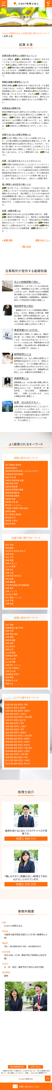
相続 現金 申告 (11, 483)
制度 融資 (9, 548)
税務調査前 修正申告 (14, 628)
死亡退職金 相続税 (13, 465)
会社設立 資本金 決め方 (15, 551)
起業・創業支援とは (11, 211)
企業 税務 (9, 637)
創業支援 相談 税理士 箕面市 (17, 711)
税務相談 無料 (11, 656)
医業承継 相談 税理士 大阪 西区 (18, 748)
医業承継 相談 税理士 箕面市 (17, 739)
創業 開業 (9, 560)
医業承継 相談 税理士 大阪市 (17, 751)
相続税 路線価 (11, 487)
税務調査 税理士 (12, 674)
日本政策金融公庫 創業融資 (17, 585)
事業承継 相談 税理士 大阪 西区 (18, 736)
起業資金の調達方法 (11, 108)
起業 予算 (9, 600)
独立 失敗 (9, 545)
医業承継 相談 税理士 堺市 (16, 757)
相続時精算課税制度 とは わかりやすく (22, 471)
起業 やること (11, 563)
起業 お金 (9, 573)
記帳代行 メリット (13, 665)
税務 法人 (9, 684)
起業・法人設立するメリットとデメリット (21, 161)
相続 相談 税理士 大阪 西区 (17, 754)
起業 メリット (11, 591)
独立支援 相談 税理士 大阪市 (17, 760)
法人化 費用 (10, 566)
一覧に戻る (26, 247)
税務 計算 (9, 649)
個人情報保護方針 (17, 1067)
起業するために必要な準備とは (16, 135)
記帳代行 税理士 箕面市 (15, 708)
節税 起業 (9, 579)
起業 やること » (42, 240)
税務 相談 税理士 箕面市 (15, 733)
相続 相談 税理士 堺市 (14, 723)
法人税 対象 (10, 662)
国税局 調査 (10, 640)
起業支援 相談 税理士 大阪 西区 (18, 717)
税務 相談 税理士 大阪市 (15, 726)
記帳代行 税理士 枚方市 (15, 720)
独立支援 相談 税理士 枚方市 (17, 764)
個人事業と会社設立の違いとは (16, 184)
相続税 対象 (10, 499)
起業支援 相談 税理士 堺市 (16, 705)
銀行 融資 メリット (13, 597)
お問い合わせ (35, 1067)
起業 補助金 (10, 582)
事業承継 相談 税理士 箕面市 (17, 742)
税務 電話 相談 (11, 634)
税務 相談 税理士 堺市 (14, 729)
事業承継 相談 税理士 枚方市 (17, 745)
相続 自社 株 (10, 477)
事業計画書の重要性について (15, 82)
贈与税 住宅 (10, 518)
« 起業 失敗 (7, 240)
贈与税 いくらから (13, 505)
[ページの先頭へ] (48, 1078)
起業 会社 (9, 570)
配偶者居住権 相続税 (14, 474)
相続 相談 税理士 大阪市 (15, 714)
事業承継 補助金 (12, 493)
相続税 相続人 (11, 468)
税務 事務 (9, 677)
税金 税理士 (10, 646)
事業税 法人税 (11, 680)
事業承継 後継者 (12, 496)
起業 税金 (9, 604)
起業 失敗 (9, 554)
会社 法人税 (10, 659)
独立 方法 (9, 557)
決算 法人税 (10, 671)
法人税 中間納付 (12, 668)
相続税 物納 (10, 511)
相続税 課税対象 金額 (14, 480)
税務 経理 (9, 643)
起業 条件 (9, 588)
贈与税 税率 (10, 524)
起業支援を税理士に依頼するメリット (19, 56)
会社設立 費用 (11, 594)
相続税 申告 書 (11, 502)
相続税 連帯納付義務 (14, 490)
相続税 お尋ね (11, 521)
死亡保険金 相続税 (13, 514)
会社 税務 (9, 625)
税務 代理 (9, 631)
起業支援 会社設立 (13, 576)
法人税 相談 (10, 653)
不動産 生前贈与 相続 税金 (16, 508)
